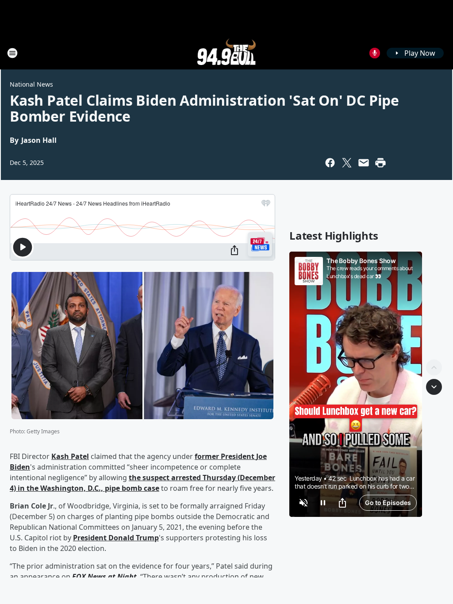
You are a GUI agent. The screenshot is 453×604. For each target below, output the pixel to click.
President (90, 538)
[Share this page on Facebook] (330, 163)
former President (225, 456)
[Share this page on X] (347, 163)
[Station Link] (226, 52)
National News (31, 84)
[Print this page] (380, 163)
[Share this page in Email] (363, 163)
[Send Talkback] (374, 53)
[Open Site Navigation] (12, 53)
